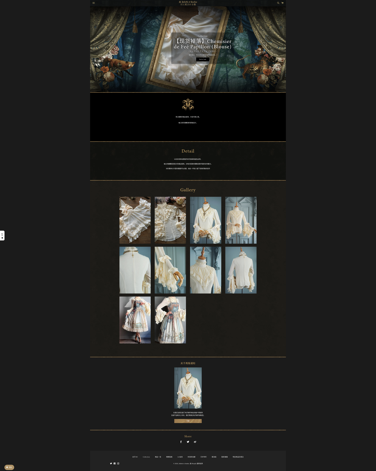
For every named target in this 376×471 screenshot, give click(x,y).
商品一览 (158, 457)
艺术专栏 (204, 457)
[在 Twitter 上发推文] (188, 442)
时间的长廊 (191, 457)
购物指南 (169, 457)
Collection (146, 457)
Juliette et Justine (184, 463)
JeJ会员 (180, 457)
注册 (188, 421)
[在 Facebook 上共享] (181, 442)
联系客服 (224, 457)
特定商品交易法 (238, 457)
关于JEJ (135, 457)
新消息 (214, 457)
